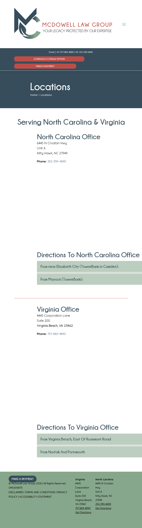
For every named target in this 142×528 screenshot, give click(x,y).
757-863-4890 (66, 52)
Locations (46, 95)
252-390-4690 (86, 52)
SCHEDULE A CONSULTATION (49, 59)
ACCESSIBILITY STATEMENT (35, 496)
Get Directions (83, 512)
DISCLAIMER (16, 492)
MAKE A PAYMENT (45, 66)
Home (34, 95)
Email (51, 52)
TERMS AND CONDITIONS (40, 492)
